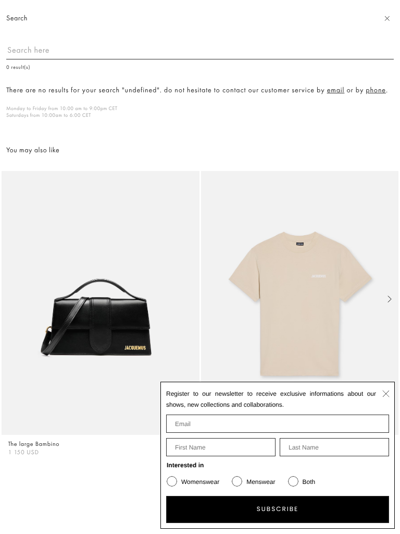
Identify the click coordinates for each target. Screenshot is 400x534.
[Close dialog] (386, 394)
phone (376, 90)
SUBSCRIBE (278, 509)
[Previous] (10, 299)
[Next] (389, 299)
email (336, 90)
